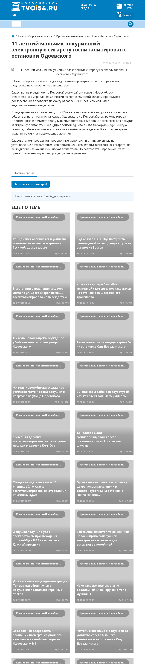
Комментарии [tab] (24, 173)
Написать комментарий (30, 184)
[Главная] (12, 36)
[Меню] (16, 24)
